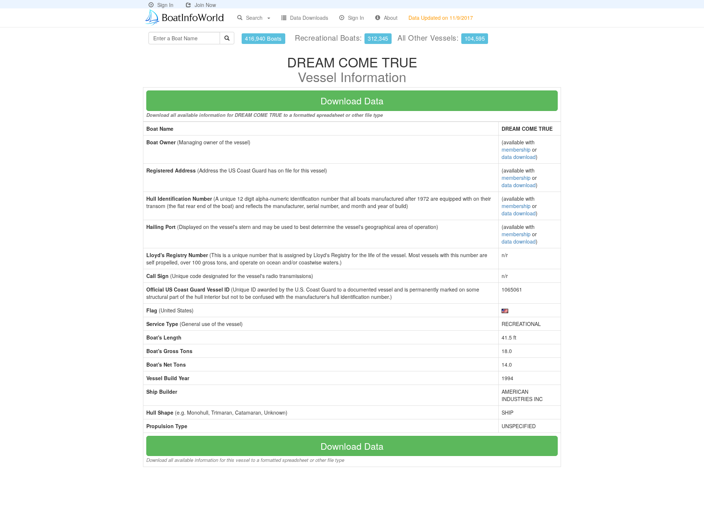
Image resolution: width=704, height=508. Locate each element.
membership (516, 149)
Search (254, 17)
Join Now (205, 4)
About (390, 17)
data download (519, 156)
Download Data (352, 100)
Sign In (165, 4)
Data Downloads (309, 17)
